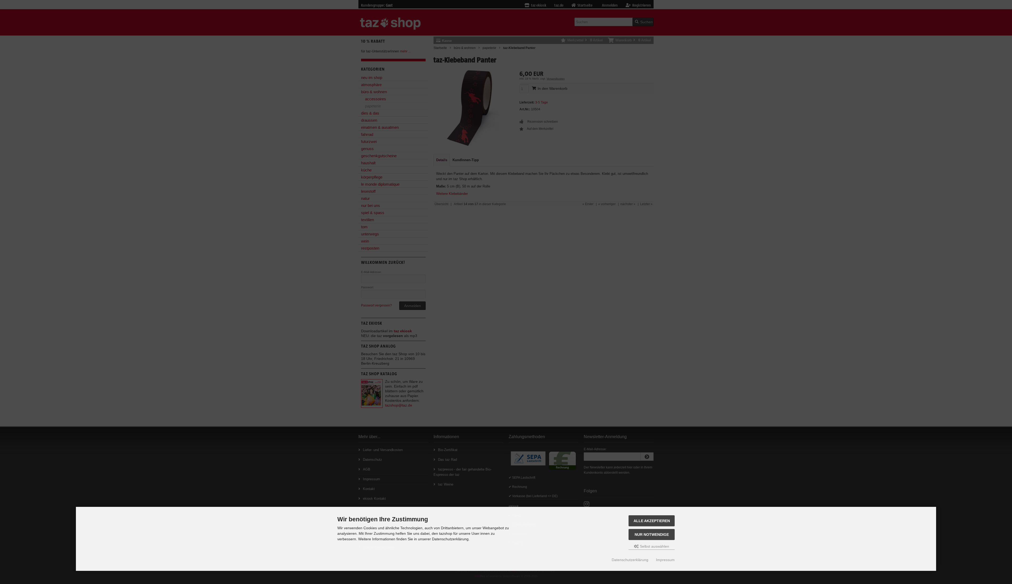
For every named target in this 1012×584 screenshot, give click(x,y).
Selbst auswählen (654, 546)
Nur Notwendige (652, 534)
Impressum (665, 560)
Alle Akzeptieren (652, 521)
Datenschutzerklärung (630, 560)
